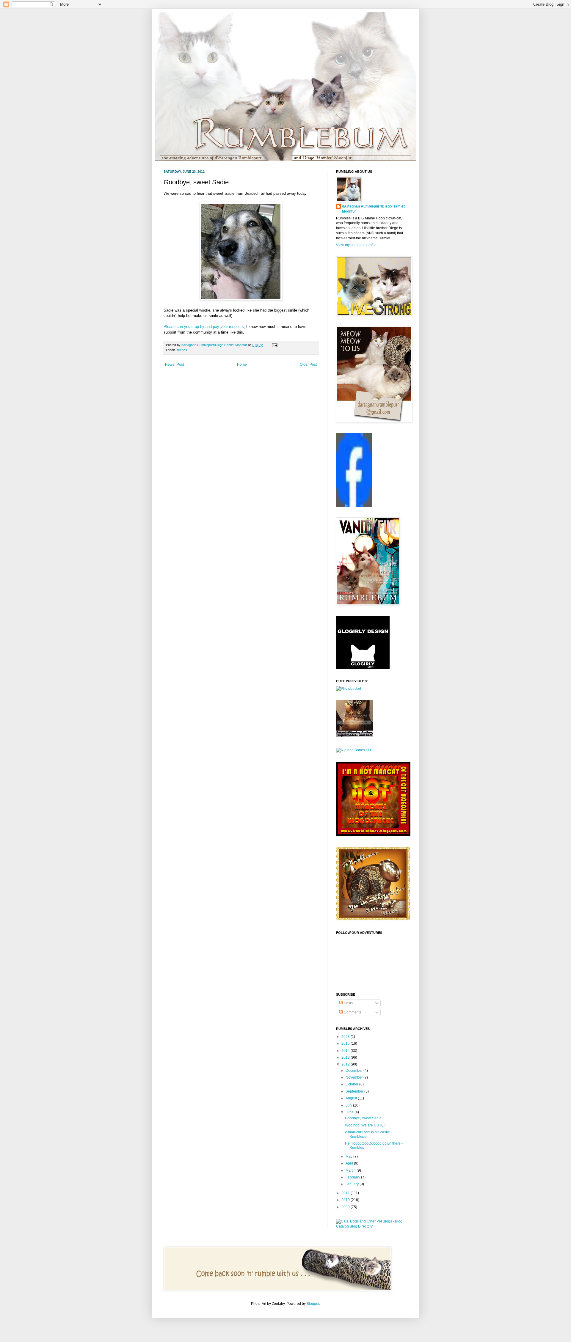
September (355, 1091)
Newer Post (174, 364)
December (354, 1070)
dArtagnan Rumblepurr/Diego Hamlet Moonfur (373, 208)
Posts (348, 1003)
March (351, 1170)
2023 (346, 1037)
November (354, 1077)
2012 (346, 1064)
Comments (352, 1012)
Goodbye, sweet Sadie (363, 1118)
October (352, 1084)
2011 (346, 1193)
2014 (346, 1051)
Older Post (308, 364)
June (350, 1112)
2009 (346, 1207)
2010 (346, 1200)
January (353, 1184)
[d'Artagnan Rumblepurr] (354, 506)
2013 (346, 1057)
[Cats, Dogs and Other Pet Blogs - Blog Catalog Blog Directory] (371, 1226)
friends (182, 350)
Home (242, 364)
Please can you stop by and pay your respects (204, 326)
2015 (346, 1043)
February (353, 1177)
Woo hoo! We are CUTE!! (365, 1125)
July (349, 1105)
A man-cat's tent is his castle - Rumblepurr (368, 1134)
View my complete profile (356, 245)
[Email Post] (274, 345)
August (352, 1098)
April (350, 1163)
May (349, 1156)
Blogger (313, 1304)
